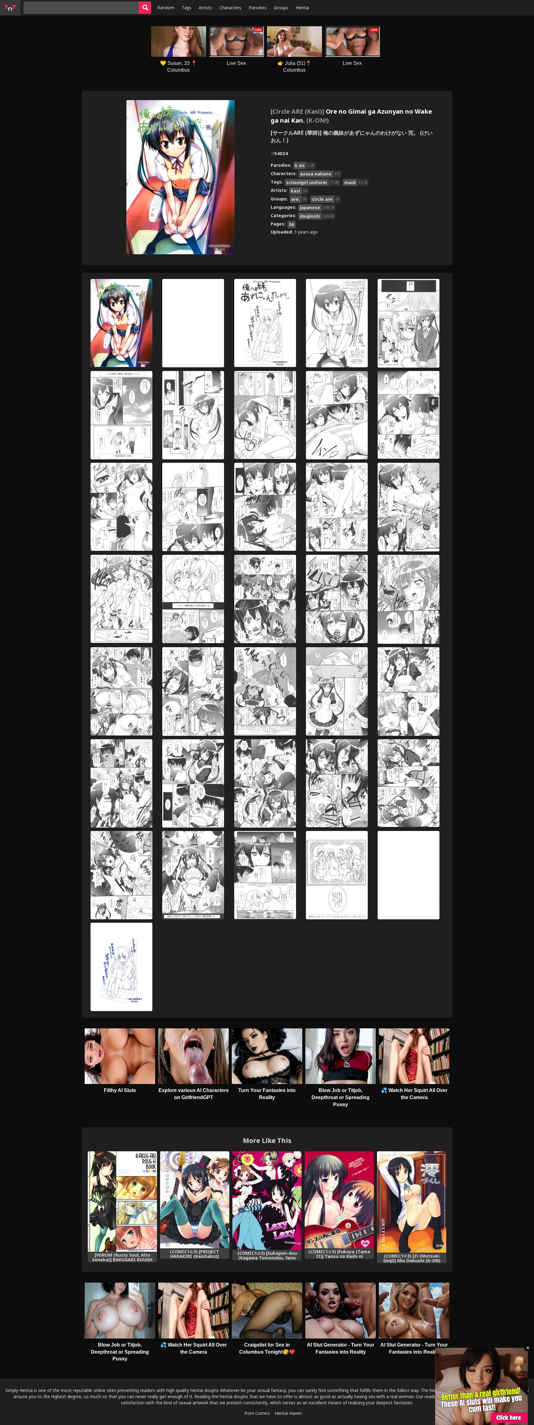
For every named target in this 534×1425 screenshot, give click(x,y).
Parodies (257, 8)
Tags (186, 8)
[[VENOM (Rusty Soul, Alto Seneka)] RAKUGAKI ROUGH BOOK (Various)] (122, 1201)
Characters (230, 8)
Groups (281, 8)
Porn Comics (257, 1413)
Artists (205, 8)
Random (165, 8)
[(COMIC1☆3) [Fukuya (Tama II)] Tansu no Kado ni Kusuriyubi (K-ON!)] (339, 1199)
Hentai (302, 8)
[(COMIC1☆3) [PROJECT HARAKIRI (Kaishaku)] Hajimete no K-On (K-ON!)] (194, 1199)
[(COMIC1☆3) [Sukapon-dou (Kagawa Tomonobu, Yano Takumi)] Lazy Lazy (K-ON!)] (267, 1200)
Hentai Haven (288, 1413)
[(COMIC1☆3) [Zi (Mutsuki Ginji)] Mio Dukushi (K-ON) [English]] (411, 1202)
